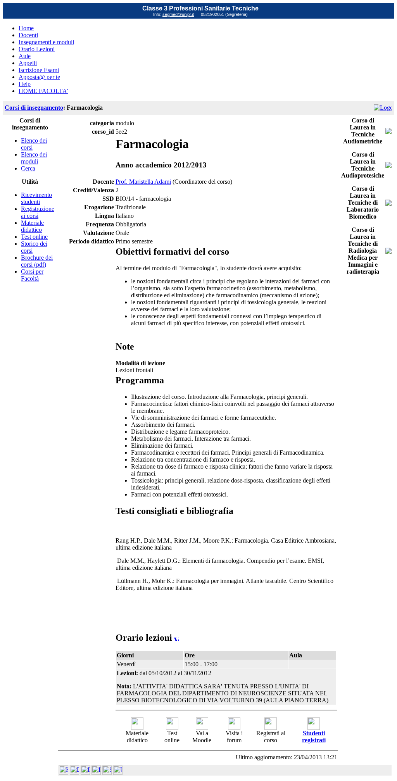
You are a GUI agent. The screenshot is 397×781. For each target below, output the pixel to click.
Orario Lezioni (37, 49)
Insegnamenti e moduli (46, 42)
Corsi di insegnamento (34, 107)
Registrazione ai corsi (37, 212)
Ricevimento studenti (36, 198)
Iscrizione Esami (39, 70)
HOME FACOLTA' (43, 91)
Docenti (28, 35)
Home (26, 28)
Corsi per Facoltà (32, 275)
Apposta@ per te (39, 77)
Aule (25, 56)
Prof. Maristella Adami (143, 181)
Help (25, 84)
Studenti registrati (314, 736)
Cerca (28, 168)
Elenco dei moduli (34, 158)
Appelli (28, 63)
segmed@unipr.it (178, 14)
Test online (34, 236)
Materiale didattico (32, 226)
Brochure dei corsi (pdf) (37, 261)
